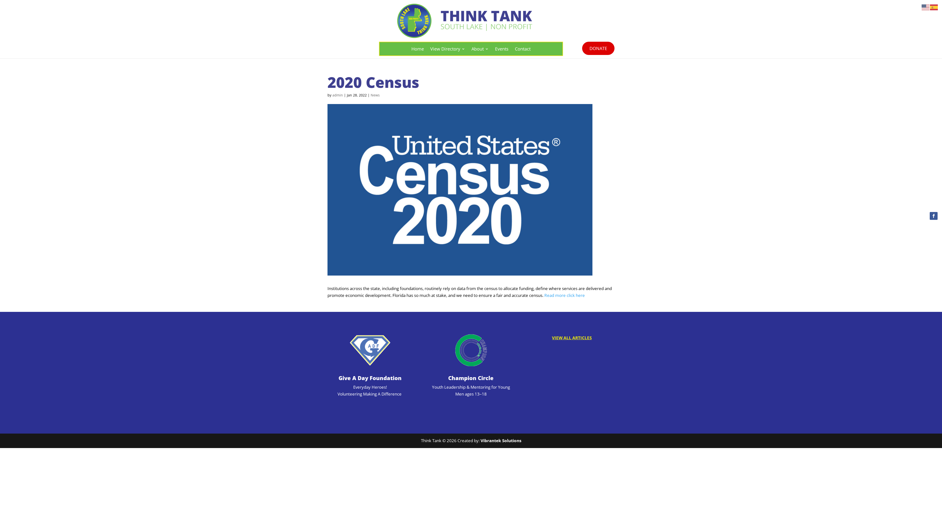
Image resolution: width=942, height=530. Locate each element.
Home (417, 49)
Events (502, 49)
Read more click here (564, 295)
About (477, 49)
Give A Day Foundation (370, 378)
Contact (523, 49)
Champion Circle (471, 378)
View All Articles (572, 338)
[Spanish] (934, 7)
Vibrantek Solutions (501, 440)
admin (337, 95)
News (375, 95)
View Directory (445, 49)
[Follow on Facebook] (934, 216)
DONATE (598, 48)
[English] (926, 7)
